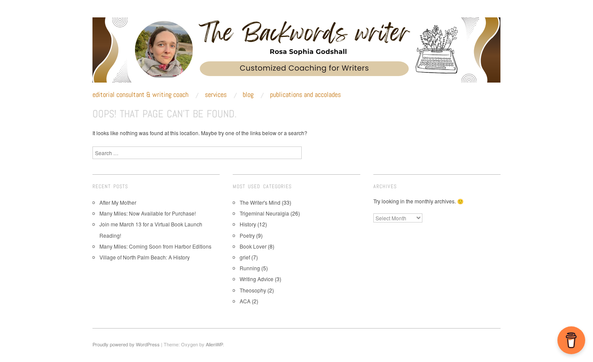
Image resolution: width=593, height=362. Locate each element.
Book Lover (253, 246)
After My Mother (117, 202)
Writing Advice (256, 278)
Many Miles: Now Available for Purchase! (147, 213)
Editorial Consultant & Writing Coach (140, 94)
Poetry (247, 235)
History (248, 224)
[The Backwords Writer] (296, 53)
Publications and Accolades (305, 94)
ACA (245, 301)
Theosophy (253, 290)
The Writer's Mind (260, 202)
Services (216, 94)
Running (250, 268)
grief (245, 257)
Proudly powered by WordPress (126, 344)
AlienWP (214, 344)
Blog (248, 94)
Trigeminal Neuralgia (264, 213)
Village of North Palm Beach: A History (144, 257)
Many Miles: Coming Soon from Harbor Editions (155, 246)
